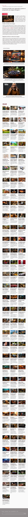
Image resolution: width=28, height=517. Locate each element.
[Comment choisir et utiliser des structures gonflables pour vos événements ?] (14, 143)
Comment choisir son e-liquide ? (21, 453)
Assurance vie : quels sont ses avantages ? (5, 371)
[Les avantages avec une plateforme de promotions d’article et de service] (14, 56)
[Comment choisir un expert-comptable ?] (6, 215)
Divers (17, 511)
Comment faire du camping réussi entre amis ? (13, 231)
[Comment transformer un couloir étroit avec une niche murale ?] (14, 119)
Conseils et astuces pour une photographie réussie (13, 220)
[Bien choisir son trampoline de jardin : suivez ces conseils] (21, 320)
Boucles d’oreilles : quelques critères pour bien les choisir (21, 220)
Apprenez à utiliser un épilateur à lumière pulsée (21, 266)
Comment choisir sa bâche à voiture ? (13, 359)
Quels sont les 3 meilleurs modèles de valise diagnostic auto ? (6, 302)
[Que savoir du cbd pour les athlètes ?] (21, 390)
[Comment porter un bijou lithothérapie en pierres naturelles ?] (6, 496)
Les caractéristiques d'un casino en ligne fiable (6, 243)
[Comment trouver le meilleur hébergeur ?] (21, 460)
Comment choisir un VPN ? (21, 301)
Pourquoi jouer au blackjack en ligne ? (13, 453)
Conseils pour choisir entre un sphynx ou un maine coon (5, 184)
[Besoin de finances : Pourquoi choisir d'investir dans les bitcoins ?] (21, 285)
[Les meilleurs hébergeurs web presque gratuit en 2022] (6, 460)
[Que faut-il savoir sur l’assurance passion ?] (14, 285)
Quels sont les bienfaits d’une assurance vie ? (21, 371)
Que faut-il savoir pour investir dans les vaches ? (6, 231)
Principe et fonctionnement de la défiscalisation (13, 418)
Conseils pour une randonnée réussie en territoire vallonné (21, 136)
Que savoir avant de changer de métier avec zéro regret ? (14, 96)
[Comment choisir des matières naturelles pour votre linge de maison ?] (21, 119)
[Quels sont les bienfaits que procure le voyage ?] (6, 402)
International (6, 511)
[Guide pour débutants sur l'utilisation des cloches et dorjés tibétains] (21, 179)
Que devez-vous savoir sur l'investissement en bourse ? (13, 430)
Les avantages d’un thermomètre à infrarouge (13, 278)
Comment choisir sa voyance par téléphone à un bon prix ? (6, 384)
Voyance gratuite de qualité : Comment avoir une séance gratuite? (14, 79)
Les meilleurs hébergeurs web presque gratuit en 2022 (6, 465)
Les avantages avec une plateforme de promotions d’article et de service (14, 63)
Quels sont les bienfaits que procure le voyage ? (6, 406)
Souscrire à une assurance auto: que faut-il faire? (6, 394)
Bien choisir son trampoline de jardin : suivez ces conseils (21, 325)
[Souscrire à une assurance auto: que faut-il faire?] (6, 390)
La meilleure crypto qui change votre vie (21, 243)
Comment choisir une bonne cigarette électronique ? (21, 419)
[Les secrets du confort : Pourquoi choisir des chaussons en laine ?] (6, 119)
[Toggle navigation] (2, 2)
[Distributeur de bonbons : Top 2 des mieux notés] (6, 437)
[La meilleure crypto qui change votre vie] (21, 238)
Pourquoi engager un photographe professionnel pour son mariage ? (13, 442)
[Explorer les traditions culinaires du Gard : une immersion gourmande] (6, 143)
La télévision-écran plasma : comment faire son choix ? (6, 324)
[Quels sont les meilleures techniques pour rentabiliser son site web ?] (14, 402)
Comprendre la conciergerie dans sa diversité (13, 464)
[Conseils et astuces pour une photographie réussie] (14, 215)
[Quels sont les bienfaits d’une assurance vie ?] (21, 367)
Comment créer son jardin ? (13, 313)
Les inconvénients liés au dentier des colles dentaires (13, 348)
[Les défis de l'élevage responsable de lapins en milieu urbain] (6, 191)
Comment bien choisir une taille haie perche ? (13, 266)
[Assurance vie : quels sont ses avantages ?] (6, 367)
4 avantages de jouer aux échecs (13, 488)
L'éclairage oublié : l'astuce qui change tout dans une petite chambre (13, 113)
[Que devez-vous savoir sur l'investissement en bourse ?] (14, 425)
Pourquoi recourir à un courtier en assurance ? (21, 313)
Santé (9, 511)
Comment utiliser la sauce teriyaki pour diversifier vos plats (21, 148)
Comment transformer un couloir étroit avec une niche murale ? (13, 124)
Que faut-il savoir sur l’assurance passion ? (13, 289)
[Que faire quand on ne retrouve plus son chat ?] (21, 472)
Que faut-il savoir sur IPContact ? (21, 359)
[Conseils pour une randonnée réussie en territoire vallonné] (21, 131)
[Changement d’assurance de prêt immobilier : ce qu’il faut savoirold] (21, 250)
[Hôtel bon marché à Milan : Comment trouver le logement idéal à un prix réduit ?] (6, 355)
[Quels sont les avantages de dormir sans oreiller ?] (14, 367)
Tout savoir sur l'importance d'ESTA (21, 488)
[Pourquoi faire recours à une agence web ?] (6, 250)
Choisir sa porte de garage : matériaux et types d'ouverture (14, 160)
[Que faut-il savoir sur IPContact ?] (21, 355)
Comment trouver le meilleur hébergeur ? (21, 464)
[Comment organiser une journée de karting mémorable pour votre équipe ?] (14, 131)
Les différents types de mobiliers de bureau (6, 476)
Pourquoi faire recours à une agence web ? (5, 254)
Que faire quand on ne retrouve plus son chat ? (21, 476)
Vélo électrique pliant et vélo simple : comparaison (5, 337)
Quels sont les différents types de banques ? (21, 336)
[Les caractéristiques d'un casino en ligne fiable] (6, 238)
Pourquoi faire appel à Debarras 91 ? (13, 207)
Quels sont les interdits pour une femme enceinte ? (13, 243)
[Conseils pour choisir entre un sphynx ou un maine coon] (6, 179)
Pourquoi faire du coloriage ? (6, 453)
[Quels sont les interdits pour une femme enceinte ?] (14, 238)
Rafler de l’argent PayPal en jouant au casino (21, 406)
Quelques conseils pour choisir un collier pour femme (21, 429)
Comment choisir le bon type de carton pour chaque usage (13, 172)
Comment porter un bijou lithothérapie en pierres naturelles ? (6, 501)
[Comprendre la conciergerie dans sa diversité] (14, 460)
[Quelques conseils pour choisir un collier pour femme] (21, 425)
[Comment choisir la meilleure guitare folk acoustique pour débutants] (14, 179)
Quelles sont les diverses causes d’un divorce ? (5, 418)
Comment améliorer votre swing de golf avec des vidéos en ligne (6, 136)
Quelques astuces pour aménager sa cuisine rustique (13, 254)
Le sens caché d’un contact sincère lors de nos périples (6, 112)
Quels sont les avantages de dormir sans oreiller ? (13, 372)
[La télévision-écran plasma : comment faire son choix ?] (6, 320)
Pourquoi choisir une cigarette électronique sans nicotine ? (13, 395)
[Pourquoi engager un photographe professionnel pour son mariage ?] (14, 437)
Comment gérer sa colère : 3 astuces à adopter (6, 207)
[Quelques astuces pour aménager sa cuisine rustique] (14, 250)
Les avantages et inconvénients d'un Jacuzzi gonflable (21, 278)
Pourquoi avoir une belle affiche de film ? (21, 195)
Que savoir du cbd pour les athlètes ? (21, 394)
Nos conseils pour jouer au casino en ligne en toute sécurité (6, 267)
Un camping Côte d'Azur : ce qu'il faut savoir (13, 324)
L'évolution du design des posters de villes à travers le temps (21, 161)
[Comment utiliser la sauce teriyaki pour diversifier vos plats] (21, 143)
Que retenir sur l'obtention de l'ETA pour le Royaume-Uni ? (21, 208)
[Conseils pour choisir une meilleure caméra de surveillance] (6, 425)
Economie (3, 511)
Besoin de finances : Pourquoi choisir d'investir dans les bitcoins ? (21, 290)
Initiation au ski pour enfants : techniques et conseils (21, 113)
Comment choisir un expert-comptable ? (6, 219)
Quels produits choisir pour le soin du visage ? (6, 348)
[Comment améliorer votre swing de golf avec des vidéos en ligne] (6, 131)
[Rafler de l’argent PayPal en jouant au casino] (21, 402)
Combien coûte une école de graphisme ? (21, 441)
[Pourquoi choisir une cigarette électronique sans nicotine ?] (14, 390)
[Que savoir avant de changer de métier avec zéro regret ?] (14, 89)
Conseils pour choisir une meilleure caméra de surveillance (6, 430)
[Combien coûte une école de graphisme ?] (21, 437)
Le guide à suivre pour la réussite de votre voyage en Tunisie (13, 337)
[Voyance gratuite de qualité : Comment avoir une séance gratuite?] (14, 72)
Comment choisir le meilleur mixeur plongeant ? (21, 348)
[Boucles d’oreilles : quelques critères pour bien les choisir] (21, 215)
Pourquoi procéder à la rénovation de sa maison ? (6, 278)
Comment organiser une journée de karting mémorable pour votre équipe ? (13, 136)
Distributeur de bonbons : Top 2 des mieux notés (6, 441)
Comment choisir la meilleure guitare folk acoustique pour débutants (13, 184)
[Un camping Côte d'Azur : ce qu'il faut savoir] (14, 320)
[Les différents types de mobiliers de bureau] (6, 472)
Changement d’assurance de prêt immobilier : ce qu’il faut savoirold (21, 255)
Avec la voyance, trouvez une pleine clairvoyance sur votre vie (13, 384)
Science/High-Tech (13, 511)
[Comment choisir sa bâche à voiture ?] (14, 355)
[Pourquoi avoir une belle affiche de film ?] (21, 191)
